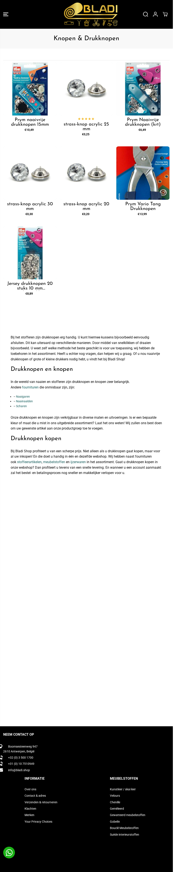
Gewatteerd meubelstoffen (127, 815)
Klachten (30, 808)
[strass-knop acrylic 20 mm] (86, 173)
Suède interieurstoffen (124, 834)
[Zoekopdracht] (145, 14)
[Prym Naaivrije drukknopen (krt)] (143, 89)
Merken (29, 815)
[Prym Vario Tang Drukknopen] (143, 173)
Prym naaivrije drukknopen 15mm (30, 122)
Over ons (30, 789)
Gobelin (115, 821)
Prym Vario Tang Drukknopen (143, 206)
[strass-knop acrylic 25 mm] (86, 89)
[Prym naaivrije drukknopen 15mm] (30, 89)
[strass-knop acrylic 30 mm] (30, 173)
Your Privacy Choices (38, 821)
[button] (5, 14)
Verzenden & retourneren (41, 802)
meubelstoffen (54, 462)
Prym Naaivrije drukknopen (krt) (143, 122)
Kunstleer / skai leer (123, 789)
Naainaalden (24, 401)
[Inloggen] (155, 14)
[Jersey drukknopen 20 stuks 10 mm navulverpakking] (30, 253)
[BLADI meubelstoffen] (85, 14)
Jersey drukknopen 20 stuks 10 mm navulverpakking (30, 286)
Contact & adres (35, 795)
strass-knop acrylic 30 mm (30, 206)
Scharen (21, 406)
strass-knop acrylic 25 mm (86, 126)
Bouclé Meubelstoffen (124, 828)
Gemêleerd (117, 808)
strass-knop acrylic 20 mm (86, 206)
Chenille (115, 802)
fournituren (30, 387)
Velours (115, 795)
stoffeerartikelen (29, 462)
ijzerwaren (78, 462)
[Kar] (165, 14)
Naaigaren (23, 396)
